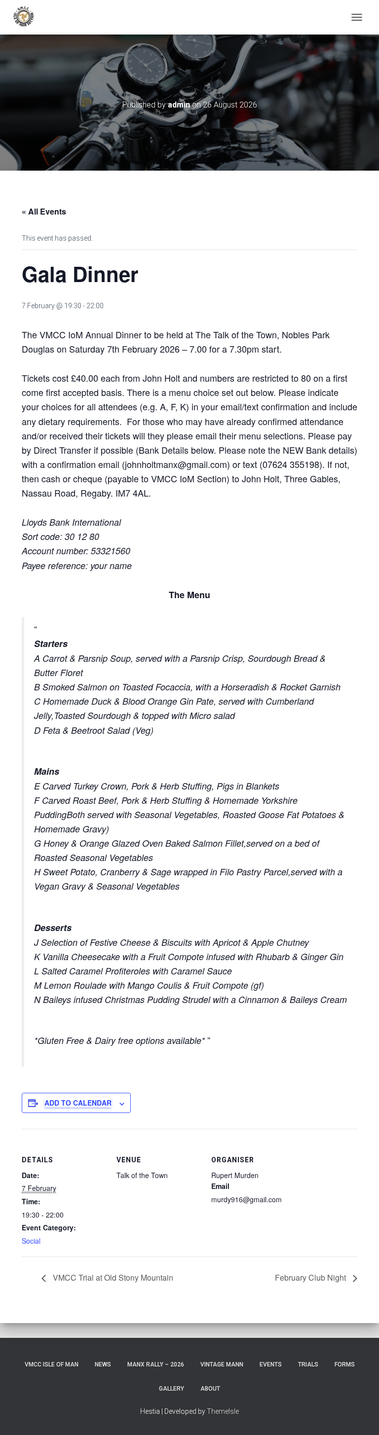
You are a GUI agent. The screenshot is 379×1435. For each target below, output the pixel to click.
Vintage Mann (221, 1364)
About (210, 1388)
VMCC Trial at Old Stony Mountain (112, 1277)
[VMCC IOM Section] (27, 17)
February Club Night (311, 1277)
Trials (308, 1364)
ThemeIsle (223, 1411)
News (103, 1364)
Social (31, 1241)
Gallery (171, 1388)
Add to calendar (78, 1103)
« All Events (44, 211)
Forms (345, 1364)
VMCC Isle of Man (51, 1364)
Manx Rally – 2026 (155, 1364)
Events (271, 1364)
